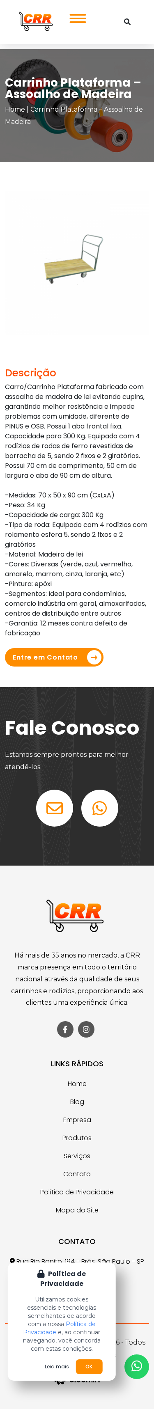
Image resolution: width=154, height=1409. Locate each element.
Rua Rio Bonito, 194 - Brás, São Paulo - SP (79, 1261)
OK (88, 1366)
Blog (77, 1102)
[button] (75, 16)
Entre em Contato (45, 657)
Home (15, 109)
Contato (77, 1174)
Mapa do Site (77, 1210)
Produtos (77, 1138)
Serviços (77, 1156)
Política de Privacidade (77, 1192)
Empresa (77, 1120)
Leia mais (57, 1366)
